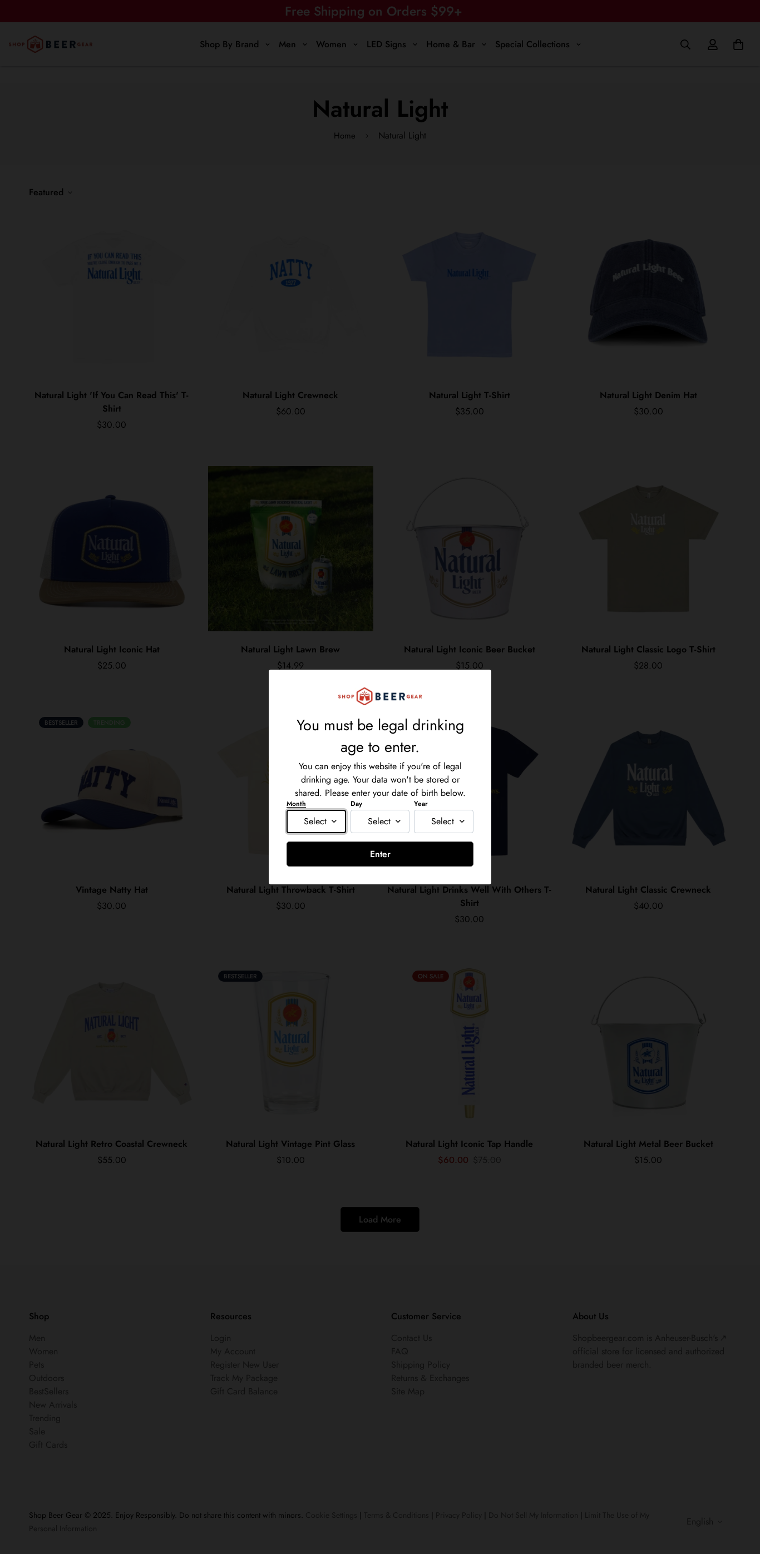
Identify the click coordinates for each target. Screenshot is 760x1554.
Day (356, 804)
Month (296, 804)
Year (421, 804)
